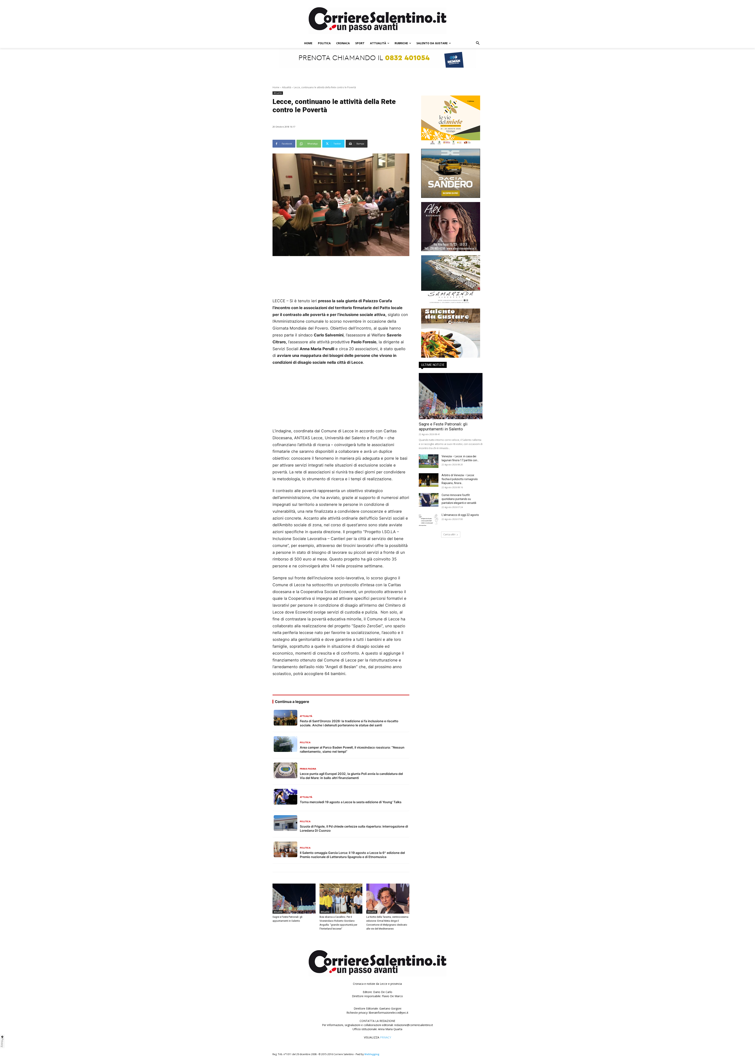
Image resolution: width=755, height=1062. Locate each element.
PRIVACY (385, 1037)
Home (276, 87)
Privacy (2, 1042)
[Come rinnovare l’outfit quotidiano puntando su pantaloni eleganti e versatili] (428, 500)
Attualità (286, 87)
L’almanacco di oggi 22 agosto (460, 514)
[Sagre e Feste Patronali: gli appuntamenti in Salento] (294, 899)
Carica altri (449, 534)
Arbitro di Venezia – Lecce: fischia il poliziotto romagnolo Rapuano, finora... (460, 479)
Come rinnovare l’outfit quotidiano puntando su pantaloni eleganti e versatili (459, 498)
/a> (450, 305)
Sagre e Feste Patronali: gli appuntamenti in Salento (443, 426)
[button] (477, 43)
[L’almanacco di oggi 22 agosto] (428, 519)
